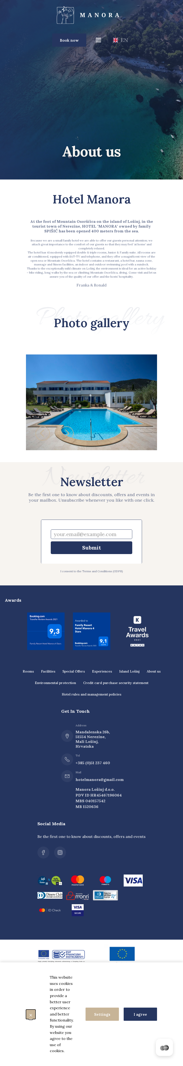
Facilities (48, 671)
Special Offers (73, 671)
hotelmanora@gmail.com (94, 779)
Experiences (102, 671)
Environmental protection (55, 683)
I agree (140, 1014)
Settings (102, 1014)
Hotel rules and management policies (91, 694)
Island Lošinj (129, 671)
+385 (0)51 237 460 (93, 762)
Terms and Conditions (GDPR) (102, 571)
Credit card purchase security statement (115, 683)
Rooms (28, 671)
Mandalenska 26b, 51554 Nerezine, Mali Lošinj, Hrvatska (93, 739)
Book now (69, 40)
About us (154, 671)
